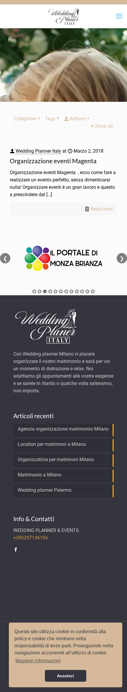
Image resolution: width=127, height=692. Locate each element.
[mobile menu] (119, 16)
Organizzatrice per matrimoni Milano (56, 459)
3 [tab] (45, 291)
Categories (25, 118)
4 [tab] (50, 291)
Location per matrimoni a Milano (52, 444)
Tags (50, 118)
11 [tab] (87, 291)
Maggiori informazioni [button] (38, 660)
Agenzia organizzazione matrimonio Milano (63, 429)
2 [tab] (39, 291)
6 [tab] (61, 291)
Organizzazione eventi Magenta (53, 160)
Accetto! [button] (65, 675)
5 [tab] (55, 291)
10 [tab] (82, 291)
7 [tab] (66, 291)
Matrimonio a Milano (39, 475)
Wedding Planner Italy (38, 151)
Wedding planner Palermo (44, 490)
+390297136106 (30, 538)
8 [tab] (71, 291)
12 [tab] (93, 291)
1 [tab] (34, 291)
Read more (101, 209)
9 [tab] (77, 291)
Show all (104, 126)
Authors (77, 118)
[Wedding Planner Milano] (63, 16)
